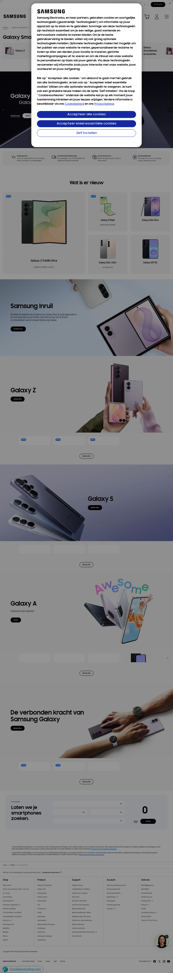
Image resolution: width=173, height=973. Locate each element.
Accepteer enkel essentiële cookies (86, 123)
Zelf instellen (86, 133)
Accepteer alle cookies (86, 114)
